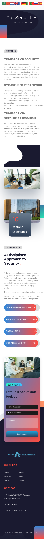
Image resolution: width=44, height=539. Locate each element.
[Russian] (36, 3)
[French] (20, 3)
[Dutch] (12, 3)
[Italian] (28, 3)
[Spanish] (40, 3)
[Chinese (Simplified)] (8, 3)
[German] (24, 3)
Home (14, 23)
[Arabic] (4, 3)
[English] (16, 3)
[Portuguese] (32, 3)
